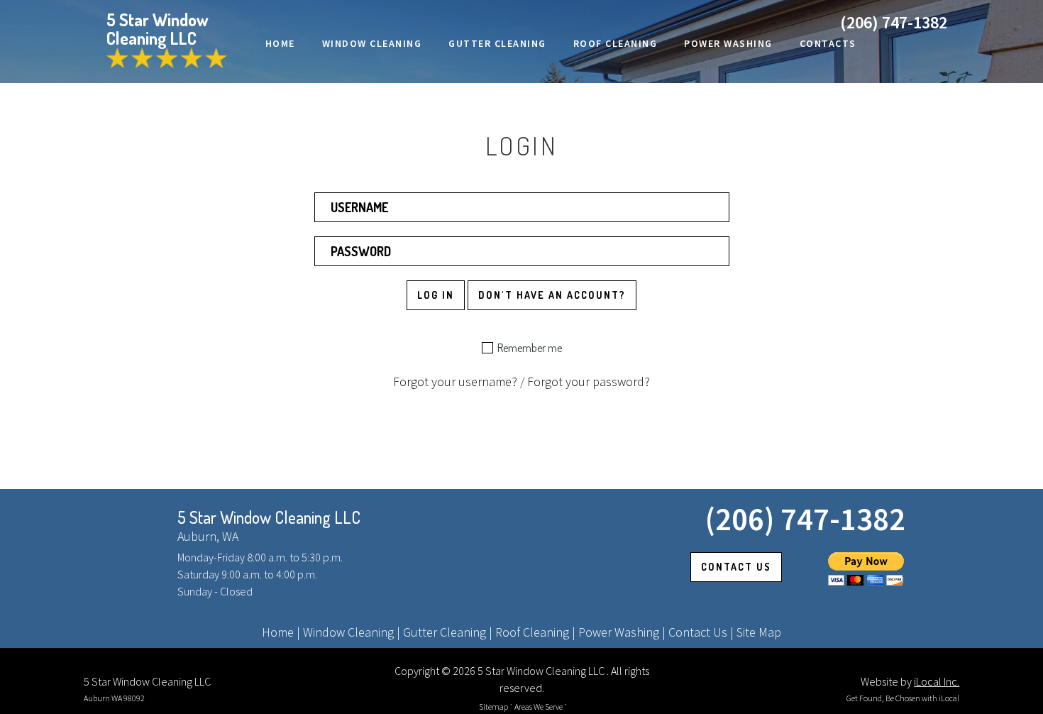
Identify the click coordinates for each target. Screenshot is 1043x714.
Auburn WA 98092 (114, 698)
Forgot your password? (588, 381)
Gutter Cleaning (444, 632)
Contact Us (697, 632)
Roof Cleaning (532, 632)
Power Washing (618, 632)
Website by (910, 681)
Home (278, 632)
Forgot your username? (455, 381)
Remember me (529, 348)
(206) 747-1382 (893, 22)
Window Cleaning (348, 632)
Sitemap (493, 706)
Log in (435, 295)
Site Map (758, 632)
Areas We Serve (538, 706)
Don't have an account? (552, 295)
